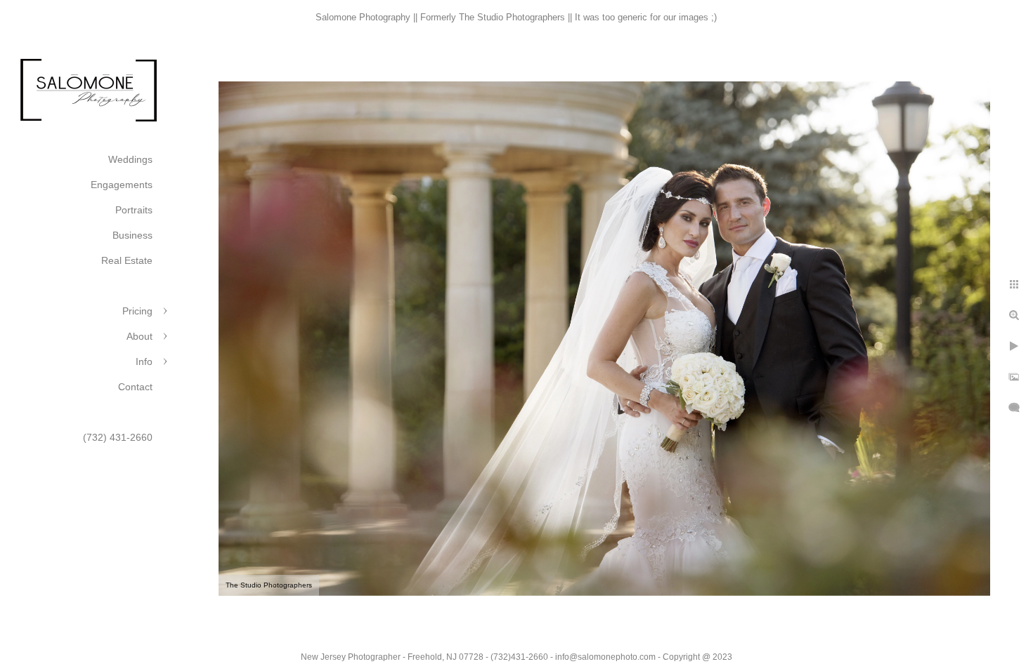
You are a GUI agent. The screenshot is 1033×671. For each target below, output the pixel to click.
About (139, 336)
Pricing (137, 311)
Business (132, 235)
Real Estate (126, 260)
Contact (135, 386)
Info (144, 361)
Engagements (121, 184)
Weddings (130, 159)
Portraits (133, 209)
